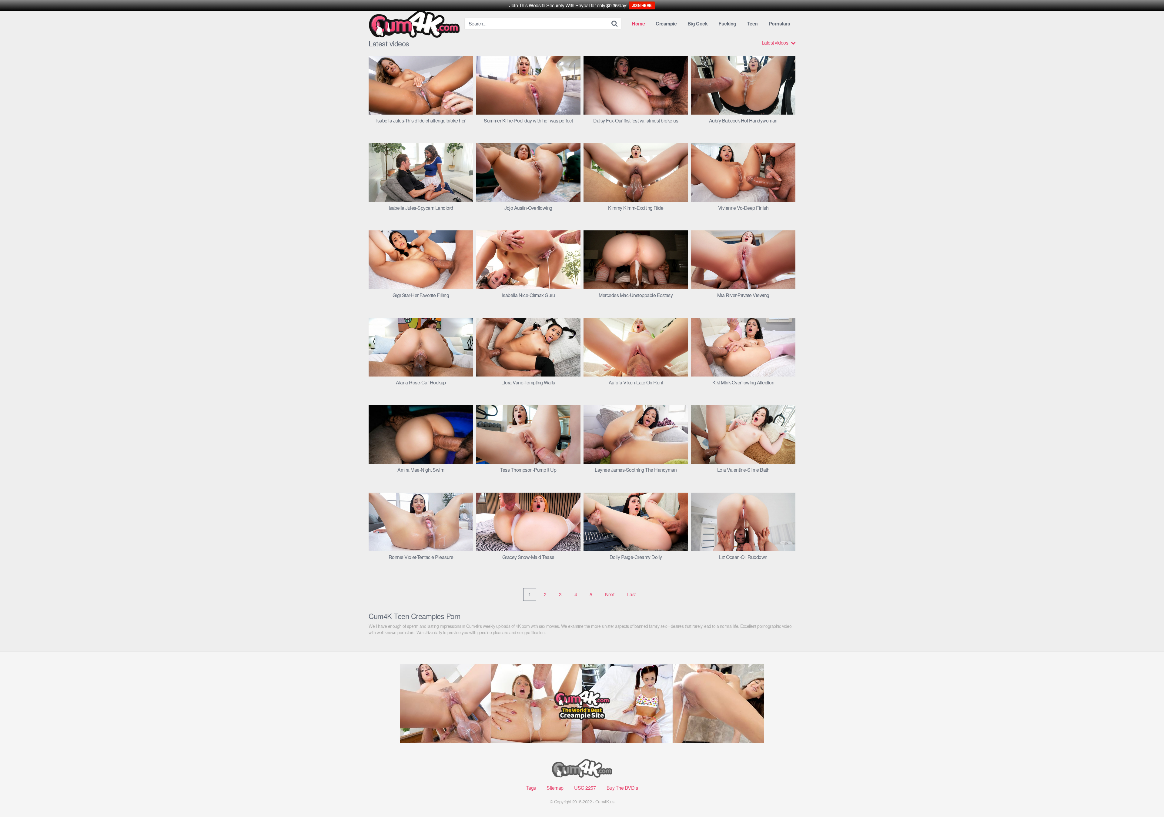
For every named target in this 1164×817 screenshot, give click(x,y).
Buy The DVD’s (622, 787)
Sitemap (555, 787)
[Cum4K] (414, 24)
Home (638, 23)
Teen (752, 23)
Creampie (666, 23)
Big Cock (697, 23)
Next (609, 594)
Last (631, 594)
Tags (531, 787)
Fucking (727, 23)
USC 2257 (585, 787)
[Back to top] (1147, 797)
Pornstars (779, 23)
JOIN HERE (642, 5)
